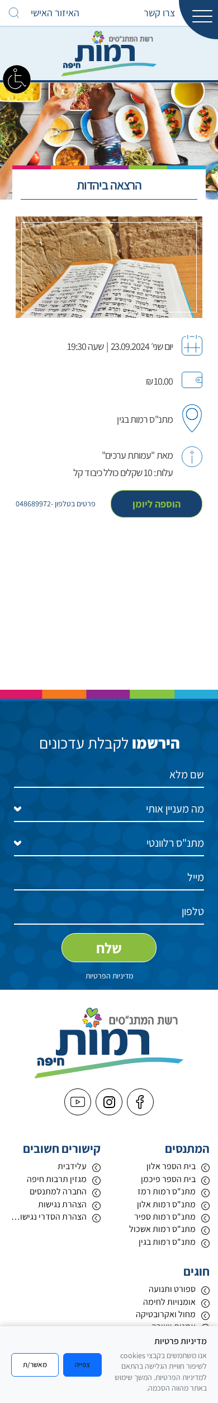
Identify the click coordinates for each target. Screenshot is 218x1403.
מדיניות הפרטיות (109, 976)
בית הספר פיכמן (168, 1179)
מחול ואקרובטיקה (166, 1314)
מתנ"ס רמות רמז (167, 1191)
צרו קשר (159, 12)
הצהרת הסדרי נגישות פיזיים (47, 1216)
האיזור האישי (55, 12)
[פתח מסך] (17, 78)
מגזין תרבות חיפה (57, 1179)
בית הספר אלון (171, 1166)
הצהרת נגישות (62, 1204)
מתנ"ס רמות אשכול (162, 1229)
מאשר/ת (35, 1364)
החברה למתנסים (58, 1191)
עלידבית (72, 1166)
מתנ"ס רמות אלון (166, 1204)
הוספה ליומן (156, 503)
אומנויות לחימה (169, 1302)
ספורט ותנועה (172, 1289)
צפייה (82, 1364)
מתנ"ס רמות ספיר (165, 1216)
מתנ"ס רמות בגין (167, 1242)
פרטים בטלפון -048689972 (56, 504)
